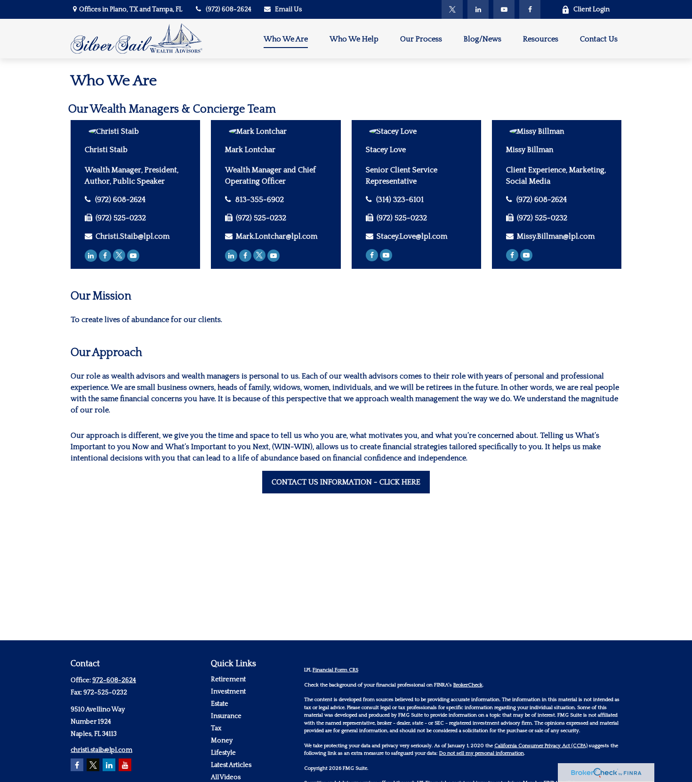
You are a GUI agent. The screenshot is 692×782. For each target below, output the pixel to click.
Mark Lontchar (250, 149)
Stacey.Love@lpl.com (412, 236)
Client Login (591, 9)
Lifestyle (223, 753)
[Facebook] (529, 9)
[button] (286, 38)
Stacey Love (386, 149)
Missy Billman (529, 149)
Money (222, 740)
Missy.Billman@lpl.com (556, 236)
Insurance (226, 716)
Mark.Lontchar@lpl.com (276, 236)
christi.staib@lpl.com (101, 750)
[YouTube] (504, 9)
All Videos (226, 777)
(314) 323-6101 (400, 199)
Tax (216, 728)
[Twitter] (452, 9)
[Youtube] (133, 255)
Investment (228, 691)
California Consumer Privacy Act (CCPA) (540, 746)
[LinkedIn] (478, 9)
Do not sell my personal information (481, 753)
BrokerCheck (468, 685)
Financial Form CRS (335, 670)
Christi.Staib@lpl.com (132, 236)
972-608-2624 (114, 680)
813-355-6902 (259, 199)
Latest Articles (231, 765)
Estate (219, 704)
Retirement (228, 679)
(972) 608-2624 (228, 9)
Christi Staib (106, 149)
